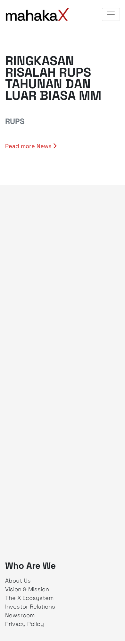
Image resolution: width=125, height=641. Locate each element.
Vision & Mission (27, 589)
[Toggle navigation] (111, 14)
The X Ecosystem (29, 597)
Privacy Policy (24, 624)
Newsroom (20, 615)
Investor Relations (30, 606)
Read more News (29, 146)
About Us (18, 580)
